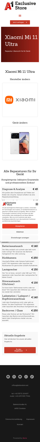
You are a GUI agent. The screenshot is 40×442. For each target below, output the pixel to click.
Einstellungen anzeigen (20, 238)
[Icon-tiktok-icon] (32, 377)
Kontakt (20, 424)
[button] (37, 204)
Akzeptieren (20, 226)
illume (25, 438)
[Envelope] (20, 377)
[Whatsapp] (26, 377)
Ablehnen (20, 232)
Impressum (30, 419)
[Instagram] (14, 377)
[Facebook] (8, 377)
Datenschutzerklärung (13, 419)
